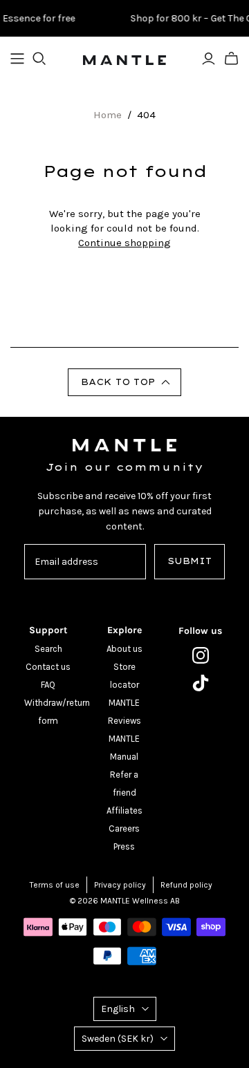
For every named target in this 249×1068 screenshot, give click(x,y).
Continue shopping (124, 242)
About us (124, 649)
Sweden (118, 1038)
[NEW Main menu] (17, 59)
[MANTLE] (124, 58)
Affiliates (124, 810)
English (118, 1009)
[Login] (208, 59)
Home (107, 115)
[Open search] (39, 59)
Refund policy (186, 885)
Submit (189, 561)
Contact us (48, 667)
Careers (124, 828)
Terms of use (55, 885)
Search (48, 649)
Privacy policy (120, 885)
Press (124, 846)
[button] (124, 382)
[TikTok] (200, 683)
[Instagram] (200, 655)
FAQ (48, 685)
